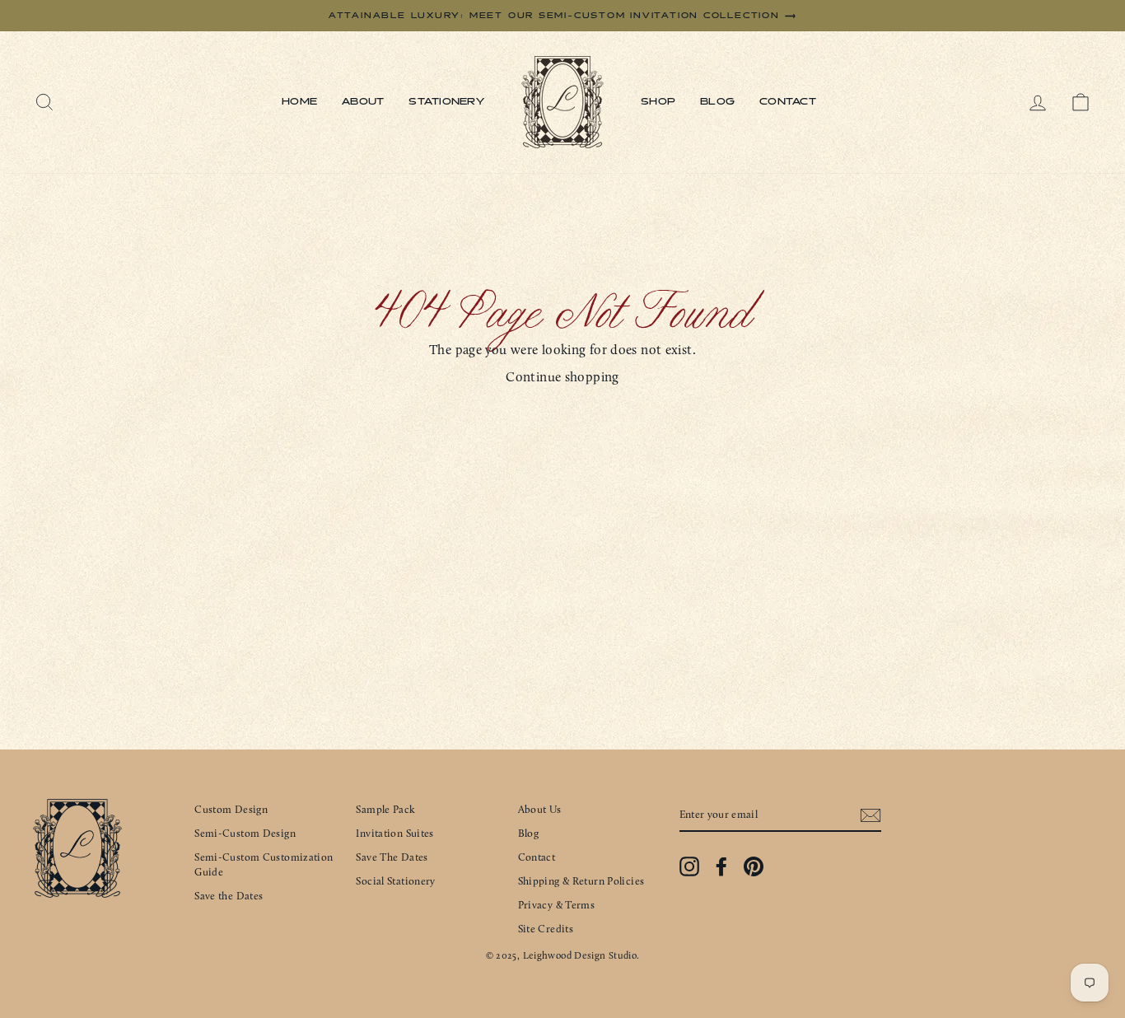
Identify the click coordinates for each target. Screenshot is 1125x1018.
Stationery (446, 102)
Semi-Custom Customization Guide (263, 864)
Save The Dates (391, 857)
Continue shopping (562, 377)
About (363, 102)
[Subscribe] (870, 815)
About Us (540, 809)
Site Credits (546, 928)
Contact (787, 102)
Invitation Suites (394, 833)
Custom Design (231, 809)
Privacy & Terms (556, 905)
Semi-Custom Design (245, 833)
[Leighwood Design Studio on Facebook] (721, 866)
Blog (717, 102)
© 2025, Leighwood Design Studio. (563, 955)
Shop (658, 102)
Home (299, 102)
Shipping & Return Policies (581, 881)
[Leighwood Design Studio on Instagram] (689, 866)
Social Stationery (395, 881)
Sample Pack (385, 809)
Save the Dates (228, 896)
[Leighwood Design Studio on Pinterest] (753, 866)
